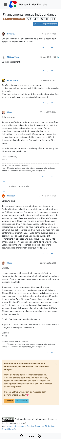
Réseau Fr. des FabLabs (33, 4)
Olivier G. (11, 34)
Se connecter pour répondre (45, 24)
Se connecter (21, 400)
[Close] (56, 363)
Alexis (9, 112)
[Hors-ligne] (4, 33)
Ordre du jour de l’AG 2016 (14, 19)
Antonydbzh (12, 80)
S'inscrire (9, 400)
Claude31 (11, 196)
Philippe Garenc (13, 57)
